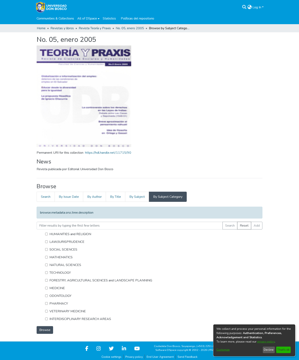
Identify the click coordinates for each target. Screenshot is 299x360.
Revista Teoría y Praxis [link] (95, 28)
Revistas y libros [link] (62, 28)
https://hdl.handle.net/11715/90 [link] (108, 152)
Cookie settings (111, 357)
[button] (244, 7)
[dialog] (254, 340)
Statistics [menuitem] (109, 18)
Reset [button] (244, 225)
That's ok (283, 350)
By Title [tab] (115, 197)
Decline (269, 350)
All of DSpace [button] (87, 18)
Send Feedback (188, 357)
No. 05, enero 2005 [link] (130, 28)
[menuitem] (88, 18)
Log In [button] (257, 7)
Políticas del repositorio (137, 18)
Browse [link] (44, 330)
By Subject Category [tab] (167, 197)
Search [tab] (45, 197)
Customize (223, 350)
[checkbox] (46, 234)
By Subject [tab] (137, 197)
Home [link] (41, 28)
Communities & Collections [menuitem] (55, 18)
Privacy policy (134, 357)
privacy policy (266, 342)
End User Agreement (160, 357)
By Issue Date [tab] (69, 197)
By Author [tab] (94, 197)
